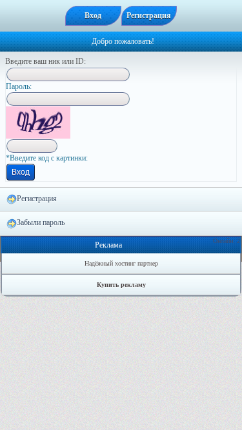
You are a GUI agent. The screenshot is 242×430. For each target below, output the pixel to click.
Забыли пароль (41, 222)
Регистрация (37, 198)
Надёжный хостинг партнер (121, 263)
